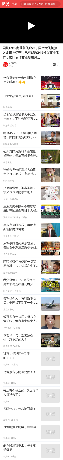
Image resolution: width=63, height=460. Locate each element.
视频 (14, 4)
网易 (5, 4)
